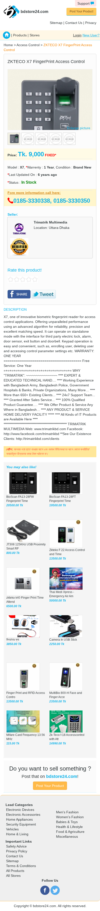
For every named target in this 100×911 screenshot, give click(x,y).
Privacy (90, 23)
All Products (15, 871)
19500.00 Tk (57, 505)
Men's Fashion (67, 812)
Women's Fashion (70, 817)
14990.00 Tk (57, 743)
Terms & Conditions (21, 866)
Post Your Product (81, 11)
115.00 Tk (12, 743)
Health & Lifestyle (69, 827)
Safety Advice (16, 846)
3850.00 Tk (13, 644)
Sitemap (56, 23)
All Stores (13, 876)
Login (77, 35)
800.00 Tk (13, 553)
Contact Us (73, 23)
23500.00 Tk (57, 701)
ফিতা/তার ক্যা (12, 639)
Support (84, 3)
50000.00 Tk (57, 600)
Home (8, 45)
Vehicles (12, 829)
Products (20, 35)
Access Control (28, 45)
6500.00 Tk (13, 606)
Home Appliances (19, 819)
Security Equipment (21, 824)
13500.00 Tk (57, 558)
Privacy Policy (16, 851)
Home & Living (17, 834)
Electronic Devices (20, 810)
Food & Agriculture (70, 832)
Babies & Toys (67, 822)
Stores (35, 35)
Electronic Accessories (23, 814)
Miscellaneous (67, 836)
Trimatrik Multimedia (50, 222)
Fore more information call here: (34, 193)
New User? (91, 35)
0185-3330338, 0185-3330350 (51, 200)
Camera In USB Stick (63, 639)
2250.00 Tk (56, 644)
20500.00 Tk (14, 505)
